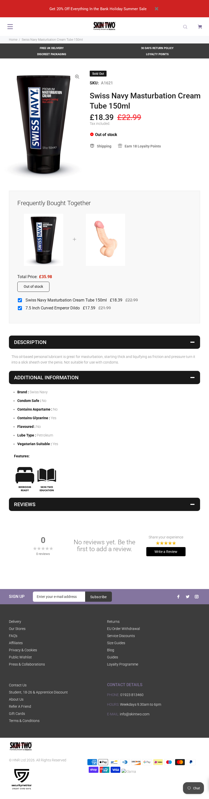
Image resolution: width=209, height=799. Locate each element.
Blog (110, 650)
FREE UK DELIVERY (52, 48)
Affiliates (16, 643)
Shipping (104, 146)
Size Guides (116, 643)
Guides (112, 657)
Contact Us (18, 685)
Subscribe (98, 597)
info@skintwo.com (134, 714)
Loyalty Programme (122, 664)
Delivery (15, 622)
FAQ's (13, 636)
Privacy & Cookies (23, 650)
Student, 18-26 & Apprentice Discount (38, 692)
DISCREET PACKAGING (51, 54)
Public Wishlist (20, 657)
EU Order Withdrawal (123, 629)
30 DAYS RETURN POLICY (157, 48)
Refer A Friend (20, 706)
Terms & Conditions (24, 721)
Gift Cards (17, 714)
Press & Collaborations (27, 664)
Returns (113, 622)
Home (13, 39)
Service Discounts (121, 636)
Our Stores (17, 629)
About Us (16, 699)
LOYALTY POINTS (157, 54)
